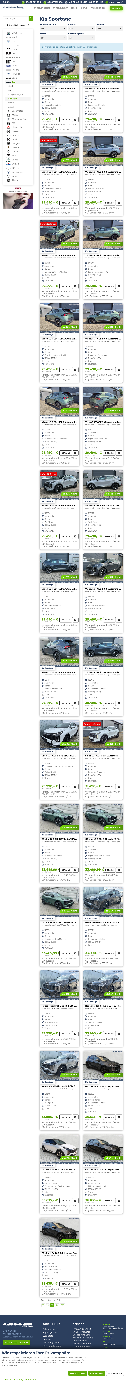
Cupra (15, 49)
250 (62, 1305)
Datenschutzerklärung (12, 1379)
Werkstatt (48, 1336)
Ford (14, 66)
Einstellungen (115, 1373)
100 (57, 1305)
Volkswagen (18, 172)
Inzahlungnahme (51, 1342)
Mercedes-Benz (20, 119)
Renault (16, 151)
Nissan (15, 131)
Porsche (16, 147)
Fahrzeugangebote (42, 8)
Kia (14, 82)
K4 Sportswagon (15, 94)
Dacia (14, 53)
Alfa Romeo (17, 33)
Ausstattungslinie (76, 34)
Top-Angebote (50, 1332)
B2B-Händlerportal (52, 1346)
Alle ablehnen (96, 1373)
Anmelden (116, 8)
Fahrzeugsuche (50, 1329)
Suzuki (15, 164)
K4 (9, 90)
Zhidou (15, 180)
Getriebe (100, 24)
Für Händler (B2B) (98, 8)
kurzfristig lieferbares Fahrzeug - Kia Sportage (59, 93)
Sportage (12, 98)
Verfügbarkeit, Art (48, 24)
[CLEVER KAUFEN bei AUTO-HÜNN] (13, 9)
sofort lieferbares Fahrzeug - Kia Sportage (59, 760)
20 (48, 1305)
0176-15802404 (108, 1339)
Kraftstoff (72, 24)
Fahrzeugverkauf (60, 8)
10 (43, 1305)
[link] (75, 119)
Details (66, 119)
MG (13, 123)
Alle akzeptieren (78, 1373)
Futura (15, 70)
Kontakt (84, 8)
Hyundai (16, 74)
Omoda (15, 135)
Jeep (14, 78)
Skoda (15, 160)
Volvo (14, 176)
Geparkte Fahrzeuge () (19, 25)
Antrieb (43, 34)
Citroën (15, 45)
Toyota (15, 168)
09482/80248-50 (109, 1344)
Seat (14, 156)
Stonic (11, 103)
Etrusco (16, 57)
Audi (14, 37)
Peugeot (16, 143)
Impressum (30, 1379)
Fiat (14, 62)
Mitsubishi (17, 127)
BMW (15, 41)
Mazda (15, 115)
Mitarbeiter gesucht (16, 1343)
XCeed (11, 107)
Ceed (10, 86)
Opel (14, 139)
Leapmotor (17, 111)
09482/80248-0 (108, 1333)
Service (74, 8)
